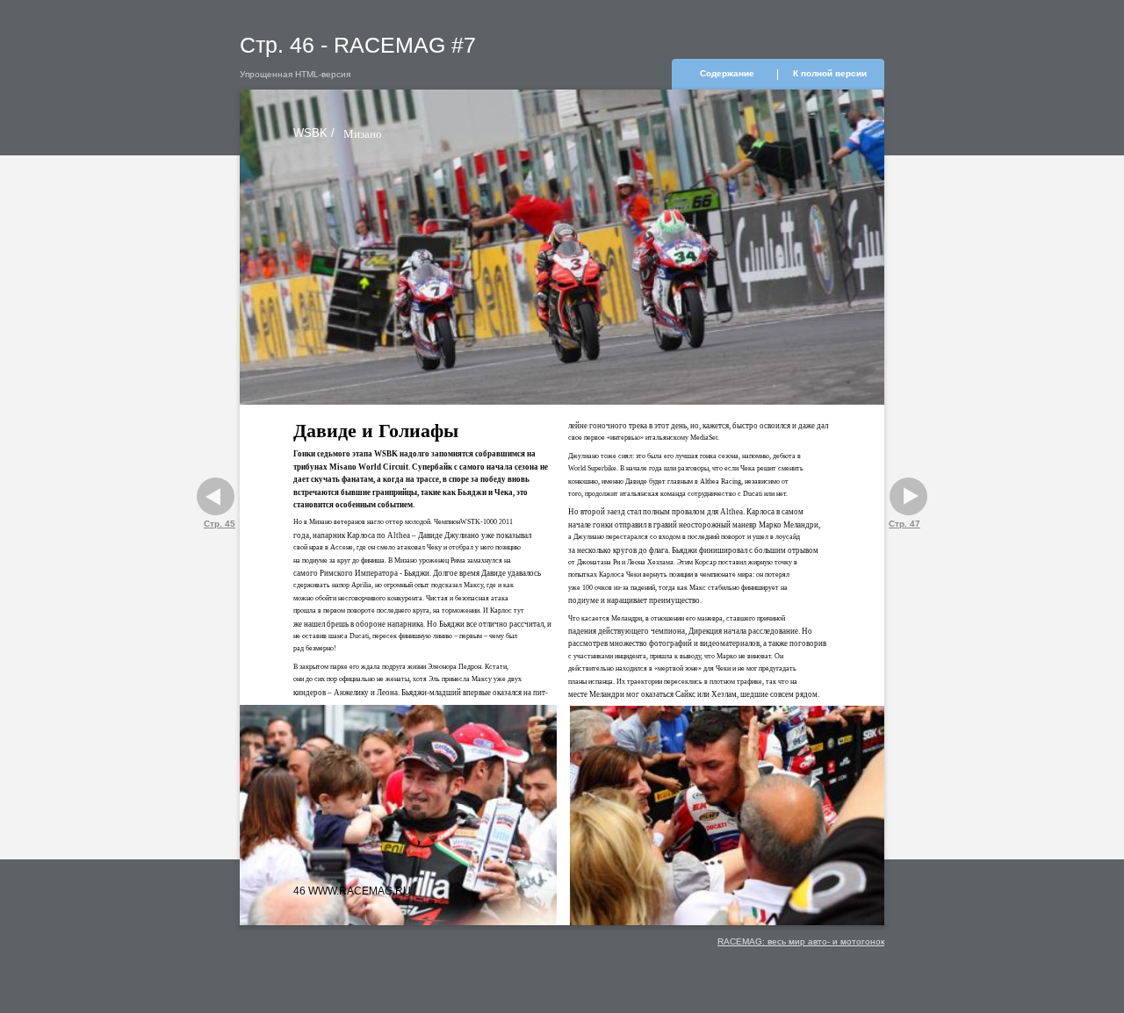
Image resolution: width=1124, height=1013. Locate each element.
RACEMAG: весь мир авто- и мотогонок (800, 941)
